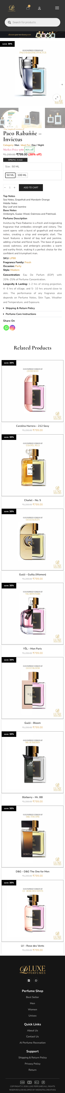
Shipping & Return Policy (20, 308)
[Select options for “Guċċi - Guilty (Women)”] (32, 546)
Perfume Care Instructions (21, 314)
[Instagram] (12, 328)
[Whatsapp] (6, 328)
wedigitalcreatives (45, 1090)
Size (7, 166)
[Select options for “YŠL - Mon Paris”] (32, 621)
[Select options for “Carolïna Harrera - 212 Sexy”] (32, 398)
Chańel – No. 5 (32, 500)
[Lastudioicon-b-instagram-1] (29, 980)
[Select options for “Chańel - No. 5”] (32, 472)
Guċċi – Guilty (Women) (32, 574)
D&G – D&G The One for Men (32, 871)
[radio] (10, 175)
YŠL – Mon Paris (32, 648)
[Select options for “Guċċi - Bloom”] (32, 695)
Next (62, 84)
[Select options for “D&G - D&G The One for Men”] (32, 843)
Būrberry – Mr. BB (32, 797)
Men (17, 145)
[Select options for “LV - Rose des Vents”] (32, 918)
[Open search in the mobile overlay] (32, 22)
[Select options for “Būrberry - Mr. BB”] (32, 769)
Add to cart (31, 187)
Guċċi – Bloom (32, 723)
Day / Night (38, 145)
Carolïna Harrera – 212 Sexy (32, 426)
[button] (56, 97)
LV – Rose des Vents (32, 946)
